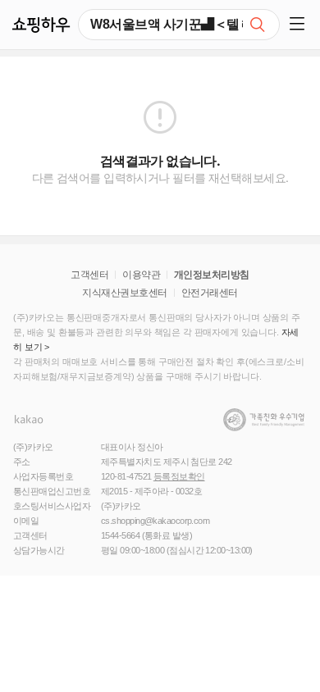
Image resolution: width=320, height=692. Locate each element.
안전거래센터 (209, 292)
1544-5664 (120, 535)
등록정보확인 (179, 476)
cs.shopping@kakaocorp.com (155, 521)
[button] (300, 24)
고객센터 (89, 274)
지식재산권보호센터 (124, 292)
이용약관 (141, 274)
